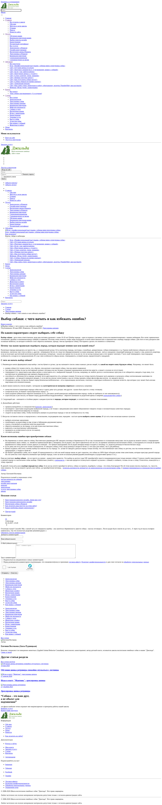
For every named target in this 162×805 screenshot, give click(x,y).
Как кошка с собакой (17, 123)
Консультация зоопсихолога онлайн (18, 502)
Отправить (5, 573)
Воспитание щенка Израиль (20, 52)
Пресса (12, 30)
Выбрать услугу (7, 708)
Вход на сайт (10, 138)
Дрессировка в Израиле (18, 54)
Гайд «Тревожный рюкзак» (20, 84)
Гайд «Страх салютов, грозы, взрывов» (24, 76)
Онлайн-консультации (18, 50)
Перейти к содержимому (10, 2)
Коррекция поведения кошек (20, 38)
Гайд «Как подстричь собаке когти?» (23, 80)
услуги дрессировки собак (11, 489)
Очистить (14, 573)
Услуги (8, 34)
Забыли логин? (11, 185)
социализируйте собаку (112, 395)
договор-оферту (75, 562)
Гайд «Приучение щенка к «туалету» (24, 74)
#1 (6, 519)
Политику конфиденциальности (93, 562)
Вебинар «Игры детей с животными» (24, 87)
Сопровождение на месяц (19, 60)
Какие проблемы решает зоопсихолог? (19, 508)
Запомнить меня (10, 177)
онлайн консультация (9, 483)
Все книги (14, 91)
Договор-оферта (11, 781)
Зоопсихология (15, 99)
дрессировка (5, 481)
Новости (8, 732)
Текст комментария (8, 558)
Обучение (9, 62)
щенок (3, 491)
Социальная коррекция (18, 58)
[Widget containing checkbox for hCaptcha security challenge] (17, 567)
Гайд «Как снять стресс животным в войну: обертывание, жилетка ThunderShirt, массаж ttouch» (46, 85)
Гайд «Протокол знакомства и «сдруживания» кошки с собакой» (34, 70)
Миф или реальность (17, 107)
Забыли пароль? (11, 183)
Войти (4, 179)
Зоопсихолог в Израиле (18, 48)
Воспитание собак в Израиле (16, 504)
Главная (8, 18)
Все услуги (14, 46)
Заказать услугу (7, 144)
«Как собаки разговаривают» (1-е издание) (26, 93)
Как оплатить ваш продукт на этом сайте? (21, 506)
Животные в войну (17, 125)
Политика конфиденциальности (17, 783)
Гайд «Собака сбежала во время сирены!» (25, 82)
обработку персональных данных (136, 562)
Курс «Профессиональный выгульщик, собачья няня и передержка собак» (37, 66)
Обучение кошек (16, 36)
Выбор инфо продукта (9, 710)
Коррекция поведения (18, 56)
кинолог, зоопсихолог (44, 407)
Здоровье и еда (15, 117)
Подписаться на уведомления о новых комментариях (23, 560)
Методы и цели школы (18, 26)
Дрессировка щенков (17, 103)
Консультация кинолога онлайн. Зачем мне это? (23, 500)
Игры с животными (17, 113)
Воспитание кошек (17, 111)
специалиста (59, 460)
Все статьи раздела (8, 662)
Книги (7, 89)
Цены (7, 127)
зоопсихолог (5, 487)
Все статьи (14, 97)
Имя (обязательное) (8, 539)
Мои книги (9, 747)
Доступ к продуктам (13, 140)
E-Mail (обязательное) (9, 543)
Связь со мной (6, 652)
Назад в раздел (6, 324)
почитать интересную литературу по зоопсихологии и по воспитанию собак (91, 468)
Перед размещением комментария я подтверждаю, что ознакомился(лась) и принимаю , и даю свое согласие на (76, 562)
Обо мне (13, 24)
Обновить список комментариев (13, 533)
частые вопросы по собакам (11, 479)
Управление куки (11, 787)
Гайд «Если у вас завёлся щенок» (22, 72)
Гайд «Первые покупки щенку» (22, 78)
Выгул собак (14, 119)
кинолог (4, 485)
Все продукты (15, 64)
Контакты (9, 129)
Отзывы (13, 28)
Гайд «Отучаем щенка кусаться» (22, 68)
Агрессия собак (15, 121)
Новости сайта (15, 32)
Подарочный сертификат (19, 44)
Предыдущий (10, 511)
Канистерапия (15, 42)
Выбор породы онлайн (18, 40)
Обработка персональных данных (18, 785)
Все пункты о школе (17, 22)
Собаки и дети (15, 109)
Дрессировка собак (17, 101)
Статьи (8, 95)
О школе (8, 20)
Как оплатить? (10, 234)
